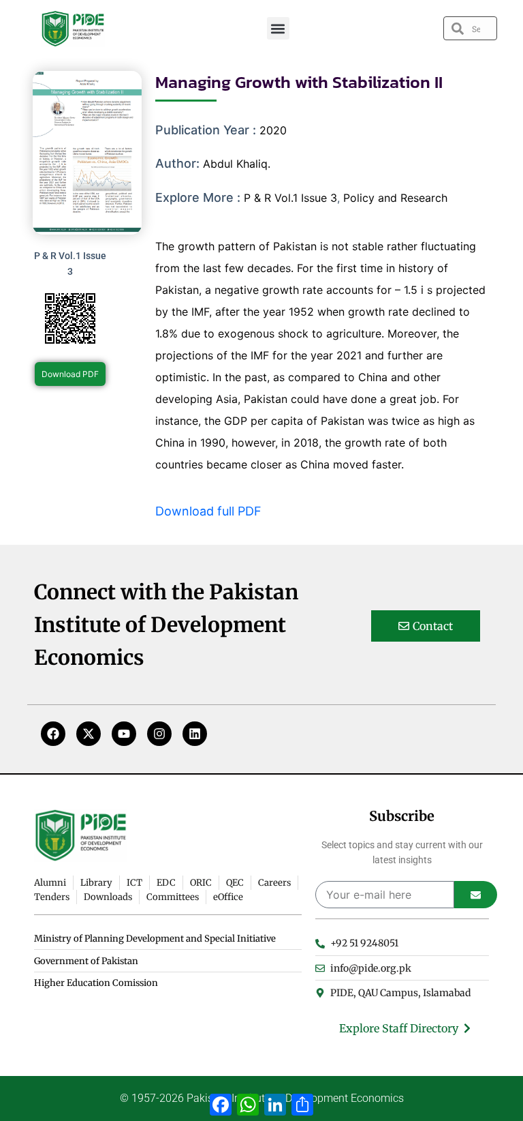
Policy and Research (395, 198)
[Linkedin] (195, 733)
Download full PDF (208, 511)
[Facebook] (53, 733)
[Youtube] (124, 733)
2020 (273, 130)
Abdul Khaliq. (236, 163)
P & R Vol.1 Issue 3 (290, 198)
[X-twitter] (88, 733)
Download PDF (70, 374)
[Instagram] (159, 733)
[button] (278, 28)
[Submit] (475, 894)
